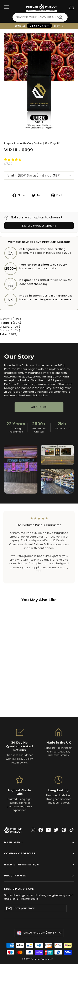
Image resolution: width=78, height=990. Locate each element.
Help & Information (21, 864)
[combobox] (40, 17)
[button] (13, 160)
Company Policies (20, 853)
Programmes (15, 875)
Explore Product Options (39, 226)
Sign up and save (19, 889)
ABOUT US (39, 407)
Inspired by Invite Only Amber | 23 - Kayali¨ (31, 143)
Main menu (13, 842)
